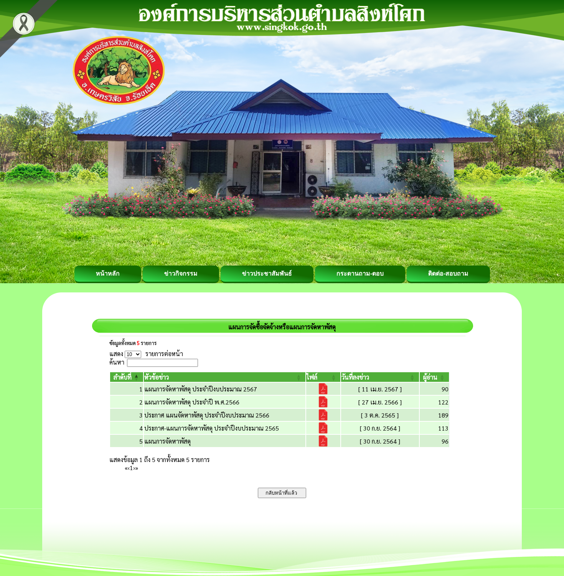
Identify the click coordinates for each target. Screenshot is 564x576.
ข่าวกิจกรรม (181, 273)
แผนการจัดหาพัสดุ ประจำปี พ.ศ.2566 (191, 402)
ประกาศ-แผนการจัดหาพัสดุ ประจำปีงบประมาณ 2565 (211, 428)
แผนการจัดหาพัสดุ (167, 441)
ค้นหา (116, 362)
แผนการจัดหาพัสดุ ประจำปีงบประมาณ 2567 (200, 389)
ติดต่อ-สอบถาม (448, 273)
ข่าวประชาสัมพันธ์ (267, 273)
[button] (123, 377)
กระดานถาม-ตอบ (360, 273)
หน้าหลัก (108, 273)
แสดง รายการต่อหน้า (146, 354)
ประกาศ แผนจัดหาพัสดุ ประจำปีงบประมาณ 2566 (206, 415)
